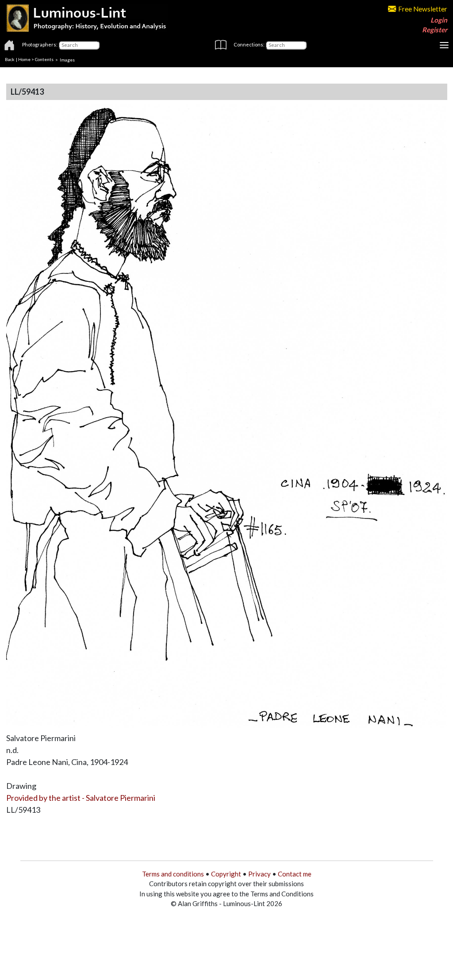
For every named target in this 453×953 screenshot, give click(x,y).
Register (434, 30)
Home (24, 59)
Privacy (259, 874)
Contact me (294, 874)
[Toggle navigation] (444, 45)
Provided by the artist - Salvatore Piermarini (80, 798)
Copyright (226, 874)
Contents (44, 59)
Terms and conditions (173, 874)
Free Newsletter (422, 9)
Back (10, 59)
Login (438, 20)
